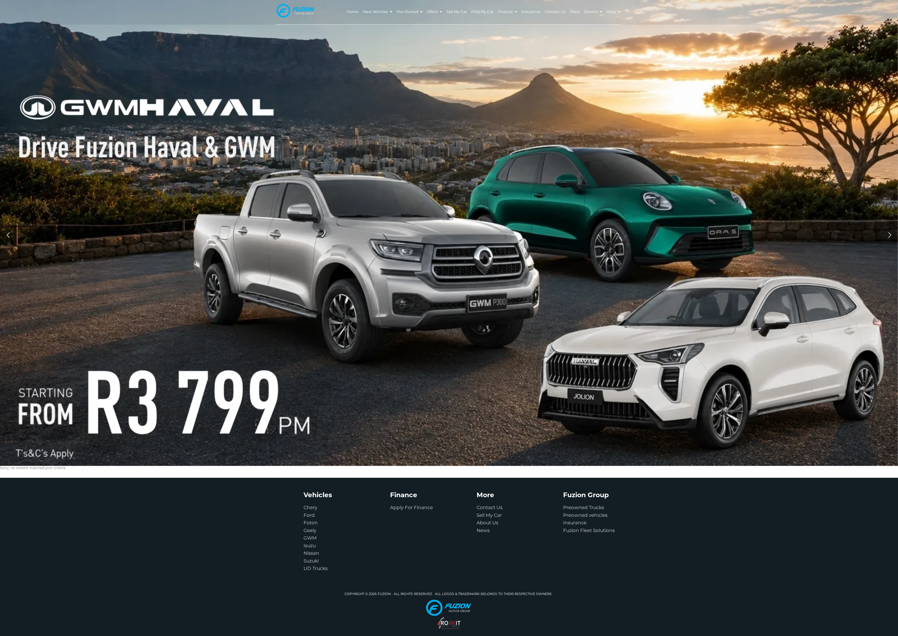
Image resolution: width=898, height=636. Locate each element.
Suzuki (311, 561)
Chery (310, 508)
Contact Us (490, 508)
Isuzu (310, 546)
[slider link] (449, 233)
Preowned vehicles (585, 515)
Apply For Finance (411, 508)
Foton (311, 523)
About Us (487, 523)
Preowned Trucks (583, 508)
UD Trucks (316, 568)
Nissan (311, 553)
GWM (310, 538)
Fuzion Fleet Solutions (589, 531)
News (483, 531)
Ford (309, 515)
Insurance (575, 523)
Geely (310, 531)
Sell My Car (489, 515)
